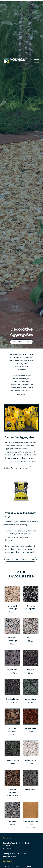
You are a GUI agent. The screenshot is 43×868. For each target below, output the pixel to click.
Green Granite (12, 760)
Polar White (30, 760)
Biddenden (7, 838)
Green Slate (30, 699)
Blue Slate (30, 670)
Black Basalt (30, 789)
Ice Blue (12, 821)
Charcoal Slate (12, 699)
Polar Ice (31, 638)
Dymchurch (7, 861)
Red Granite (30, 728)
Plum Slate (12, 670)
